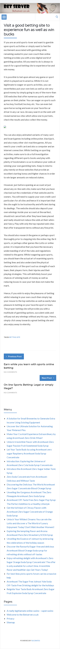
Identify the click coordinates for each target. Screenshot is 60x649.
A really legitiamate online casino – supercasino (30, 610)
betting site (14, 337)
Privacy (10, 618)
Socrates (35, 640)
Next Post (47, 378)
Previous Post (15, 356)
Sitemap (11, 622)
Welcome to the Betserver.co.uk (23, 614)
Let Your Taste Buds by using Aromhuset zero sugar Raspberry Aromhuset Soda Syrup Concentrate (29, 453)
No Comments (10, 372)
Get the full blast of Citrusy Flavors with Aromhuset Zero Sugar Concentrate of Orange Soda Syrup (30, 511)
